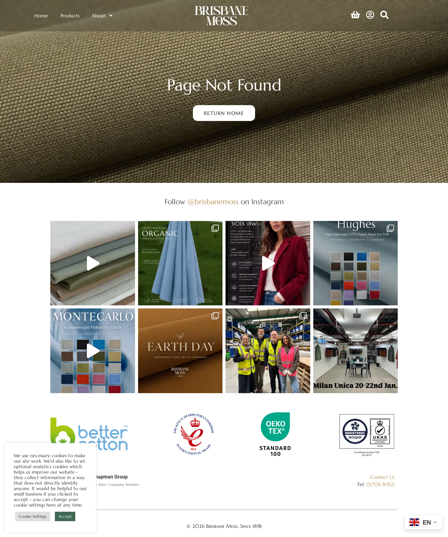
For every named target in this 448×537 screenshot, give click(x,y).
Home (41, 15)
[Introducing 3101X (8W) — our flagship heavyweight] (268, 263)
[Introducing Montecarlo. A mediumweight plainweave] (92, 350)
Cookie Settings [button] (33, 516)
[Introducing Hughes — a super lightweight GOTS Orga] (355, 263)
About (98, 15)
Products (70, 15)
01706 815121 (380, 484)
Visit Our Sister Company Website (110, 484)
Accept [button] (65, 516)
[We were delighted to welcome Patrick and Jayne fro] (268, 350)
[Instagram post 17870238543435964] (355, 350)
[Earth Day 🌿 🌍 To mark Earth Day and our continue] (180, 350)
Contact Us (382, 477)
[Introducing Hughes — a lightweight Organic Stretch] (180, 263)
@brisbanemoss (213, 201)
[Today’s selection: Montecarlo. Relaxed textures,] (92, 263)
